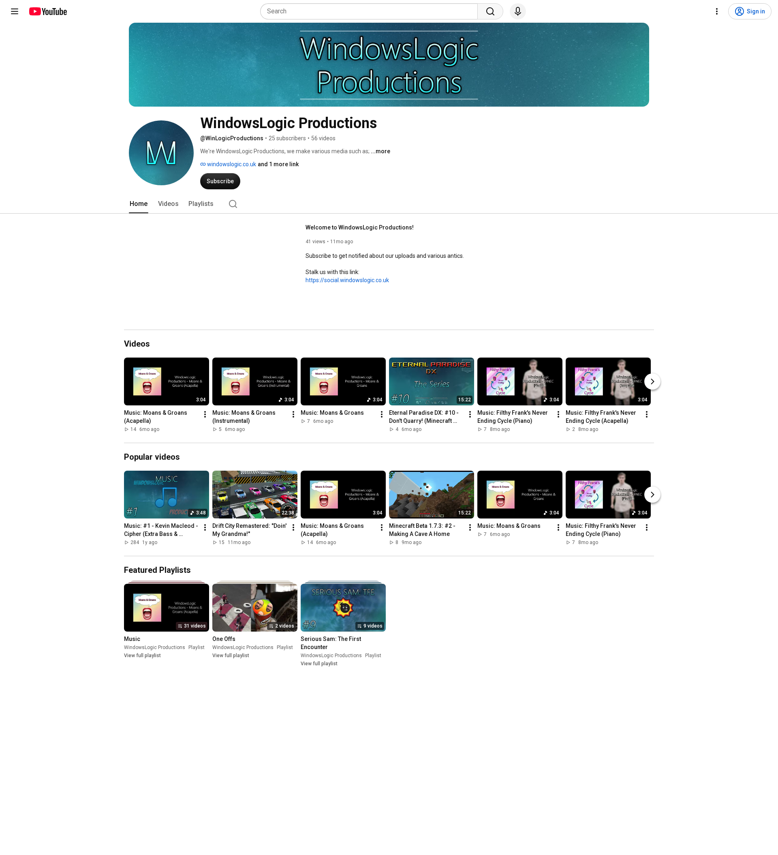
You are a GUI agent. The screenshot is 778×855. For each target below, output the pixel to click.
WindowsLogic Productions (154, 647)
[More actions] (205, 414)
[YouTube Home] (48, 11)
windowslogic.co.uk (231, 164)
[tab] (138, 204)
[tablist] (389, 204)
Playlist (196, 647)
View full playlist (142, 655)
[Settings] (717, 11)
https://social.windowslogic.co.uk (347, 280)
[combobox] (371, 11)
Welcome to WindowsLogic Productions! (360, 227)
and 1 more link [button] (278, 164)
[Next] (652, 381)
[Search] (490, 11)
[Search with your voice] (518, 11)
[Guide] (14, 11)
